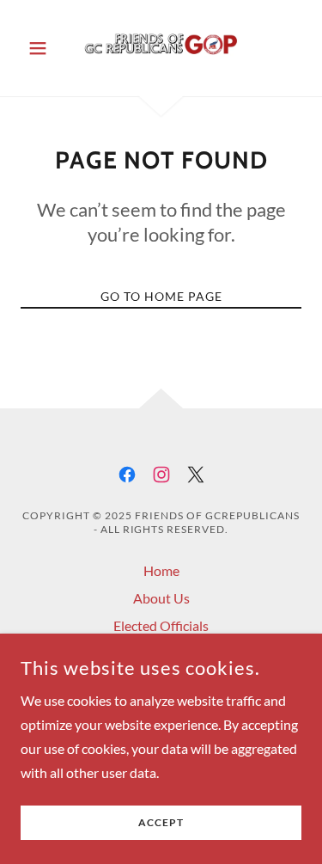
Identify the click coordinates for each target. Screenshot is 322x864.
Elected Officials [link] (161, 625)
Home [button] (161, 570)
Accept (161, 823)
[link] (161, 48)
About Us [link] (161, 598)
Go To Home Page (161, 296)
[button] (42, 48)
